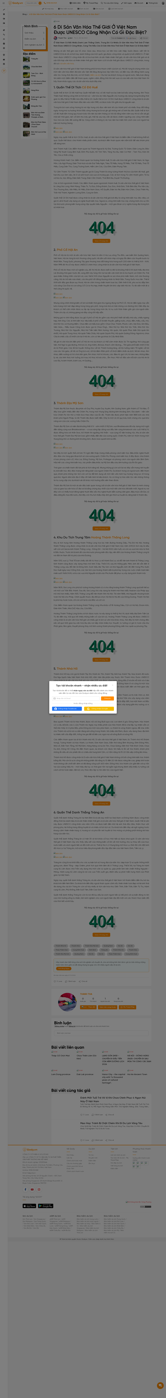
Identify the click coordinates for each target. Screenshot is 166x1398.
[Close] (112, 685)
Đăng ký (107, 698)
